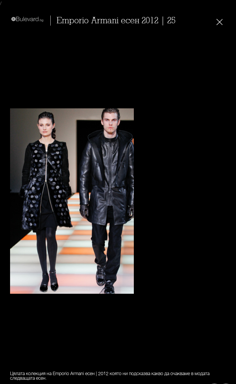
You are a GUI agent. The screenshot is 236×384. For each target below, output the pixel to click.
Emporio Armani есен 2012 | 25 (116, 21)
